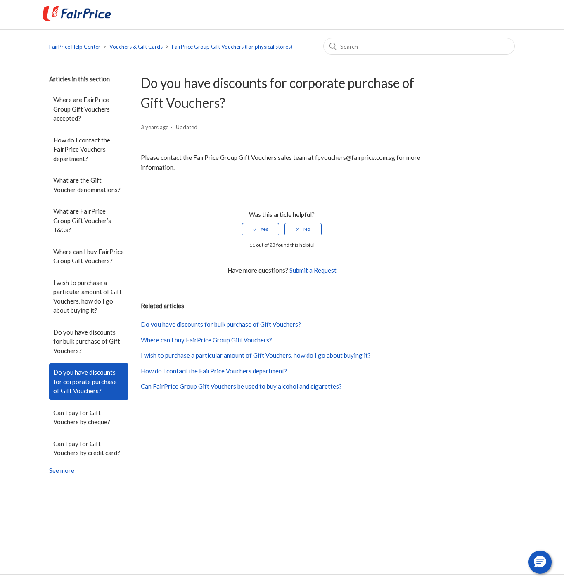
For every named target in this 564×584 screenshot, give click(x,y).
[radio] (260, 229)
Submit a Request (313, 270)
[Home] (77, 18)
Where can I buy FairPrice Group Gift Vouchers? (88, 256)
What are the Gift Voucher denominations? (87, 184)
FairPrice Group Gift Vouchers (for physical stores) (232, 46)
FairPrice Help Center (74, 46)
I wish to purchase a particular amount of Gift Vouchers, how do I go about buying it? (87, 296)
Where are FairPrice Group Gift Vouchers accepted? (81, 109)
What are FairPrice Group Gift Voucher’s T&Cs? (82, 220)
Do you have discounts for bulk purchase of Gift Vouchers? (86, 341)
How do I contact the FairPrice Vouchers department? (81, 149)
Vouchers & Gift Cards (136, 46)
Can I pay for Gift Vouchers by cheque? (81, 417)
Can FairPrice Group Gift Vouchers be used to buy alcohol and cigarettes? (241, 386)
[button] (540, 562)
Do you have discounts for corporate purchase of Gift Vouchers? (85, 381)
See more (61, 470)
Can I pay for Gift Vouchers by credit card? (86, 448)
